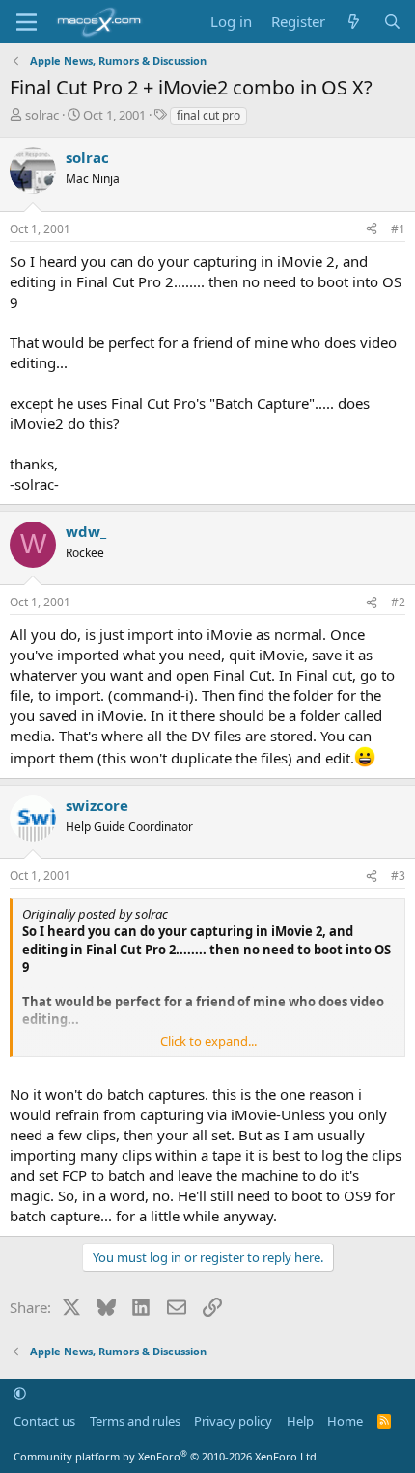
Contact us (44, 1421)
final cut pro (208, 115)
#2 (398, 602)
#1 (398, 229)
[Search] (392, 22)
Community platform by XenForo (166, 1456)
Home (345, 1421)
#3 (398, 876)
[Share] (371, 230)
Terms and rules (135, 1421)
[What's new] (354, 22)
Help (300, 1421)
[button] (20, 1393)
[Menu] (26, 22)
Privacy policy (233, 1421)
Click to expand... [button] (208, 1041)
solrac (42, 114)
